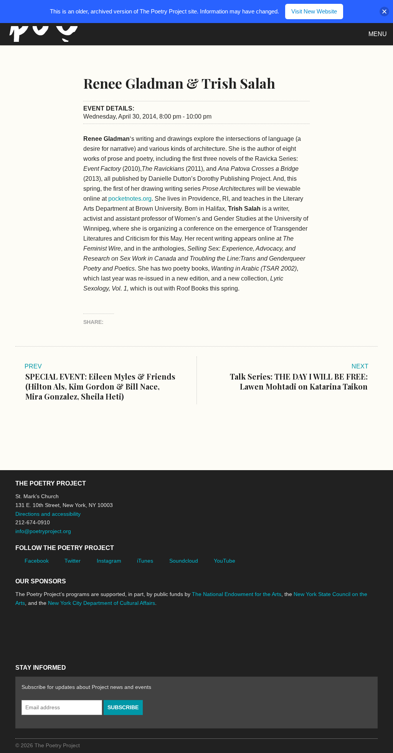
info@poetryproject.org (43, 531)
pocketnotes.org (130, 198)
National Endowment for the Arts (36, 632)
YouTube (224, 561)
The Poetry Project (42, 34)
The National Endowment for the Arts (236, 594)
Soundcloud (183, 561)
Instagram (109, 561)
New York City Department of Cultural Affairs (101, 603)
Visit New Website (314, 11)
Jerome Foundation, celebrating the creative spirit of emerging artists (86, 631)
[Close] (384, 12)
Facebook (37, 561)
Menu (377, 34)
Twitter (72, 561)
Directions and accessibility (48, 514)
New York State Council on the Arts (127, 631)
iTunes (145, 561)
